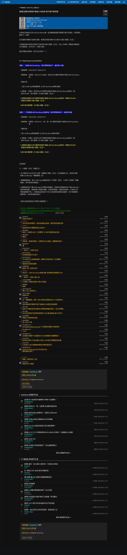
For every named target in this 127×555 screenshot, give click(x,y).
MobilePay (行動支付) (33, 8)
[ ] (28, 402)
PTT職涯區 (22, 8)
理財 (31, 372)
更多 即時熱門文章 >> (63, 517)
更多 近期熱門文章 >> (63, 453)
